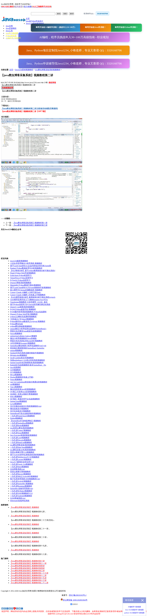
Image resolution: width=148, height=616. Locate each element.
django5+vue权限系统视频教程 (22, 307)
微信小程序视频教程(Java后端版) (23, 338)
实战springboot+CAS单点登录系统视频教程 (27, 360)
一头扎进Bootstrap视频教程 (21, 486)
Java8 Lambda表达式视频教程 (22, 358)
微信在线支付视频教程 (19, 409)
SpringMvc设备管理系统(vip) (21, 489)
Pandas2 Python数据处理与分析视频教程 (26, 268)
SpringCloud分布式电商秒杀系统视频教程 (27, 363)
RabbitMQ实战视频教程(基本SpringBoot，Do (28, 365)
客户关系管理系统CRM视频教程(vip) (25, 479)
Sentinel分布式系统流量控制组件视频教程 (27, 353)
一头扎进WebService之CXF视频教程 (24, 457)
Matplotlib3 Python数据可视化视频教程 (25, 285)
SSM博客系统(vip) (17, 469)
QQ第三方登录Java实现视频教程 (23, 392)
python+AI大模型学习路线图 (134, 613)
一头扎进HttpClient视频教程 (21, 447)
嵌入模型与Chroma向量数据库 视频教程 (26, 290)
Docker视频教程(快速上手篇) (21, 377)
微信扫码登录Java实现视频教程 (23, 389)
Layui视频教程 (16, 404)
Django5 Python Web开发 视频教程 (24, 314)
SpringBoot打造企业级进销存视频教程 (25, 413)
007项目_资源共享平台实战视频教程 (25, 399)
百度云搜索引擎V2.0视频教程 (22, 452)
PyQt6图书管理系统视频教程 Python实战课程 (28, 312)
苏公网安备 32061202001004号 (75, 600)
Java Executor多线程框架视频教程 (23, 435)
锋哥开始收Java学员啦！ (95, 27)
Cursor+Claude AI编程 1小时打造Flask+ (25, 292)
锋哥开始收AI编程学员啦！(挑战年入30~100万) (55, 27)
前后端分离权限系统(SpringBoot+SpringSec (27, 348)
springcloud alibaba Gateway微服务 (23, 336)
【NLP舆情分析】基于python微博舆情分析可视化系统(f (32, 271)
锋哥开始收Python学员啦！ (126, 27)
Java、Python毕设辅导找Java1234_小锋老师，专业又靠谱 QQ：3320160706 (74, 63)
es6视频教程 (15, 384)
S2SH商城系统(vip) (17, 498)
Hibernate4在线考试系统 (19, 501)
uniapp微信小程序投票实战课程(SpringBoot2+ (28, 329)
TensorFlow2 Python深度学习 (21, 278)
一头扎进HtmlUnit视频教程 (21, 442)
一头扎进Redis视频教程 (19, 426)
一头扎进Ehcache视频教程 (20, 440)
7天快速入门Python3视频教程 (22, 319)
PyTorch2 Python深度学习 (20, 280)
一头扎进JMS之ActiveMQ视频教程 (24, 476)
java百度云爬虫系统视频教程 (22, 428)
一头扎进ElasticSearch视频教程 (22, 416)
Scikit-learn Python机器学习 (21, 275)
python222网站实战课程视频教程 (23, 317)
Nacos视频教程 (16, 334)
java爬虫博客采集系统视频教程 (47, 70)
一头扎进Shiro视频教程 (19, 467)
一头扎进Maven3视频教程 (20, 474)
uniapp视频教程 (16, 350)
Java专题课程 (15, 367)
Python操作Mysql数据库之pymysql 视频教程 (27, 321)
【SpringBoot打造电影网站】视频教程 (25, 421)
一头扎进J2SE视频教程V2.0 (21, 493)
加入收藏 (27, 6)
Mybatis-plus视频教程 (18, 355)
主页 (11, 70)
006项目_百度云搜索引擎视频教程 (24, 394)
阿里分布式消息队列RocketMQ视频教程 (26, 341)
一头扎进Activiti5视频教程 (20, 481)
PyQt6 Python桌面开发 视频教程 (23, 309)
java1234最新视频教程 (19, 261)
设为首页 (18, 6)
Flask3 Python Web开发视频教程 (23, 273)
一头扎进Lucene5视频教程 (20, 459)
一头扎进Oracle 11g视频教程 (21, 464)
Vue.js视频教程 (16, 387)
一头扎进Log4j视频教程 (19, 438)
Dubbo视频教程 (16, 418)
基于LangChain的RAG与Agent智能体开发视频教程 (30, 288)
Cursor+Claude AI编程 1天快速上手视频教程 (27, 295)
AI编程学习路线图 (134, 607)
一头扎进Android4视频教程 (21, 496)
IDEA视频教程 (16, 396)
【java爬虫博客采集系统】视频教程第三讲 (30, 225)
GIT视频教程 (15, 370)
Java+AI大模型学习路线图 (134, 610)
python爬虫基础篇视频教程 (21, 326)
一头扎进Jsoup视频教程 (19, 433)
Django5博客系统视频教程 (20, 283)
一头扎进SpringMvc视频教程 (21, 484)
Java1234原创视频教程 (24, 70)
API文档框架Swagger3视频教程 (22, 343)
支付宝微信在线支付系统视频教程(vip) (25, 406)
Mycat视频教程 (16, 375)
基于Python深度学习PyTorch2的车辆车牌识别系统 (30, 304)
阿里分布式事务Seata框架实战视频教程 (26, 331)
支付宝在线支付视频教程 (20, 411)
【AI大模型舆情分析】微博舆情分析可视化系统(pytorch (32, 297)
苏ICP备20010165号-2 (77, 595)
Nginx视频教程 (16, 380)
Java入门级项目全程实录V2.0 (22, 462)
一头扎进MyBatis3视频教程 (21, 491)
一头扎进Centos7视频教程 (20, 430)
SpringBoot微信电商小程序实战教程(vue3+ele (28, 346)
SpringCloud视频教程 (18, 401)
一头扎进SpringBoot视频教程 (21, 423)
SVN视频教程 (15, 372)
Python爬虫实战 (16, 324)
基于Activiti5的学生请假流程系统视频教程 (27, 455)
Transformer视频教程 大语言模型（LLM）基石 (29, 302)
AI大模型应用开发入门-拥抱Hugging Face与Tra (29, 300)
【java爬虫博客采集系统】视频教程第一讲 (30, 223)
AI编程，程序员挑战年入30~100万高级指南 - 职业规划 (74, 37)
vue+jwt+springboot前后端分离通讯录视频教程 (28, 382)
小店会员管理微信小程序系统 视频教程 (26, 263)
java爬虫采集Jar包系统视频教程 (23, 450)
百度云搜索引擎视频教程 (20, 472)
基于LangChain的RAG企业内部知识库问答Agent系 (30, 266)
